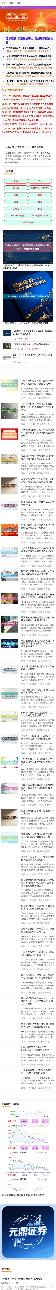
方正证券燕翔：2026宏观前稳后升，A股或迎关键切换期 (36, 1072)
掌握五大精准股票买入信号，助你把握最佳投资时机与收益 (37, 930)
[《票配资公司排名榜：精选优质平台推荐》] (8, 347)
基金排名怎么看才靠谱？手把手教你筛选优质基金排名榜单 (37, 526)
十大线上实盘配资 (31, 349)
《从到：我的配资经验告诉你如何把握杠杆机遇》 (37, 668)
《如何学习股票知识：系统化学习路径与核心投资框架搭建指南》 (37, 737)
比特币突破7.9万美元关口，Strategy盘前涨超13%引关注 (35, 1049)
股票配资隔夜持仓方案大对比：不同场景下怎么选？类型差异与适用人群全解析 (37, 1001)
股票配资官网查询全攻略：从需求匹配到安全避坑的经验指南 (37, 573)
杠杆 (26, 362)
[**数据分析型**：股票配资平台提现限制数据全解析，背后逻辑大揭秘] (28, 246)
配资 (16, 181)
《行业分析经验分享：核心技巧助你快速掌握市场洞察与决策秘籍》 (37, 549)
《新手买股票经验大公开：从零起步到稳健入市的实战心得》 (37, 953)
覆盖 (40, 201)
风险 (40, 194)
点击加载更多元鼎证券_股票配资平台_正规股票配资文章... (28, 1099)
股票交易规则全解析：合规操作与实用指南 (37, 812)
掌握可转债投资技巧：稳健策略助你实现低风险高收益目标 (37, 858)
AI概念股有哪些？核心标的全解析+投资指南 (21, 1278)
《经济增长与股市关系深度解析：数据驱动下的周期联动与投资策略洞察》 (37, 406)
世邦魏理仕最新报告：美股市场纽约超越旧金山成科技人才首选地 (37, 976)
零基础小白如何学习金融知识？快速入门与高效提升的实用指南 (37, 457)
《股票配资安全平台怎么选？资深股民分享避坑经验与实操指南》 (37, 596)
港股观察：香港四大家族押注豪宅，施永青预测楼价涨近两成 (36, 835)
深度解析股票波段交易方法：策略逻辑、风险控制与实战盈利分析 (37, 480)
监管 (16, 201)
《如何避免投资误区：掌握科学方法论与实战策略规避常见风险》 (37, 382)
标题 (40, 208)
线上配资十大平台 (40, 215)
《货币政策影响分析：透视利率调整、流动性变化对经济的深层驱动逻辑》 (37, 432)
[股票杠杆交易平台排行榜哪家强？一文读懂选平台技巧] (8, 356)
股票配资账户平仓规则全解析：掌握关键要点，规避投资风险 (37, 619)
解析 (16, 194)
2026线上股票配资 (16, 215)
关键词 (16, 208)
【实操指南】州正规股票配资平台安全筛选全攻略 (25, 323)
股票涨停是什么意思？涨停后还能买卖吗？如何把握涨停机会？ (37, 907)
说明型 (16, 187)
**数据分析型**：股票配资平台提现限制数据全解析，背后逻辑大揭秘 (27, 267)
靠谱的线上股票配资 (40, 187)
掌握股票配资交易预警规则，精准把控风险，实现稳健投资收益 (37, 1025)
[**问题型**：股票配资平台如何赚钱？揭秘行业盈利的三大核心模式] (8, 333)
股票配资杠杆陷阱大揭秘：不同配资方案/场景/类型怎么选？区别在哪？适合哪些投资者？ (37, 882)
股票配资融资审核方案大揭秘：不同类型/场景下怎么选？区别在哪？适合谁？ (37, 643)
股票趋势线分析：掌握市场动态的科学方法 (37, 503)
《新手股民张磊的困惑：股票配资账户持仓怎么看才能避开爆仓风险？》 (37, 787)
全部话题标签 (28, 222)
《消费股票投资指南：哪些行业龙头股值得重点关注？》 (37, 691)
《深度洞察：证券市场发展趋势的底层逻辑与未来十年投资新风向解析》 (37, 761)
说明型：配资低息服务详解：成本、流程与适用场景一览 (36, 714)
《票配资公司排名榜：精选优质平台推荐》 (31, 344)
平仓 (40, 181)
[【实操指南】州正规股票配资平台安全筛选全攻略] (28, 296)
